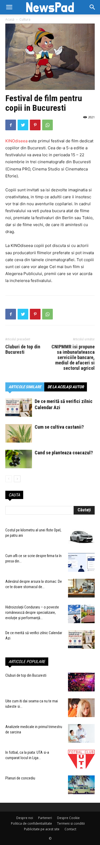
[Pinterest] (35, 125)
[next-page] (17, 478)
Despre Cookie (68, 818)
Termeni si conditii (71, 823)
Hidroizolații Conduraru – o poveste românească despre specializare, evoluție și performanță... (32, 612)
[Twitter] (23, 125)
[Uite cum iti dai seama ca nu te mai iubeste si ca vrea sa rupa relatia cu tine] (81, 707)
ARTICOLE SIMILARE (25, 387)
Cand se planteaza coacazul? (64, 452)
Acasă (9, 19)
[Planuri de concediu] (81, 784)
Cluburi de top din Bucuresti (22, 349)
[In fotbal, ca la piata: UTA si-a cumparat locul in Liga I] (81, 759)
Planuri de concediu (20, 778)
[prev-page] (8, 478)
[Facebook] (10, 125)
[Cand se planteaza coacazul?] (18, 459)
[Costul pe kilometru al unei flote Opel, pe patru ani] (81, 536)
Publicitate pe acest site (41, 829)
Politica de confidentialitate (31, 823)
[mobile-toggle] (9, 7)
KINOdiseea (17, 140)
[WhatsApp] (47, 125)
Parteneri (45, 818)
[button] (92, 7)
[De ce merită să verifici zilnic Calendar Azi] (18, 407)
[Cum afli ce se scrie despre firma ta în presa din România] (81, 562)
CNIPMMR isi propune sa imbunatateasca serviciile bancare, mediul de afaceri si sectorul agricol (73, 357)
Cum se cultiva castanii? (59, 427)
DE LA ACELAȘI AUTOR (65, 387)
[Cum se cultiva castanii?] (18, 433)
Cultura (24, 19)
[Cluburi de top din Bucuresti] (81, 682)
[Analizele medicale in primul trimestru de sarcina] (81, 733)
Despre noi (24, 818)
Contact (70, 829)
